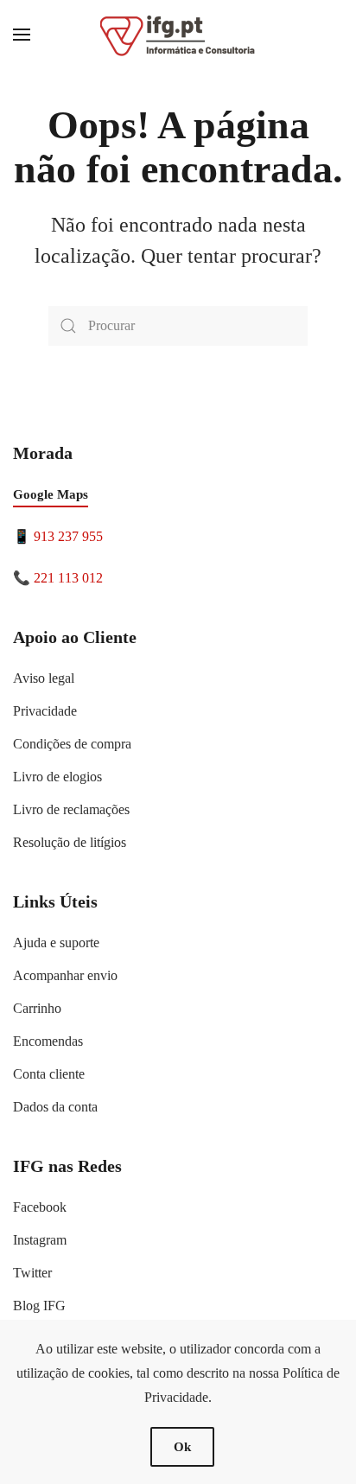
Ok (182, 1447)
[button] (21, 34)
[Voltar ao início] (178, 34)
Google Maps (50, 494)
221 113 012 (68, 577)
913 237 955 (68, 536)
